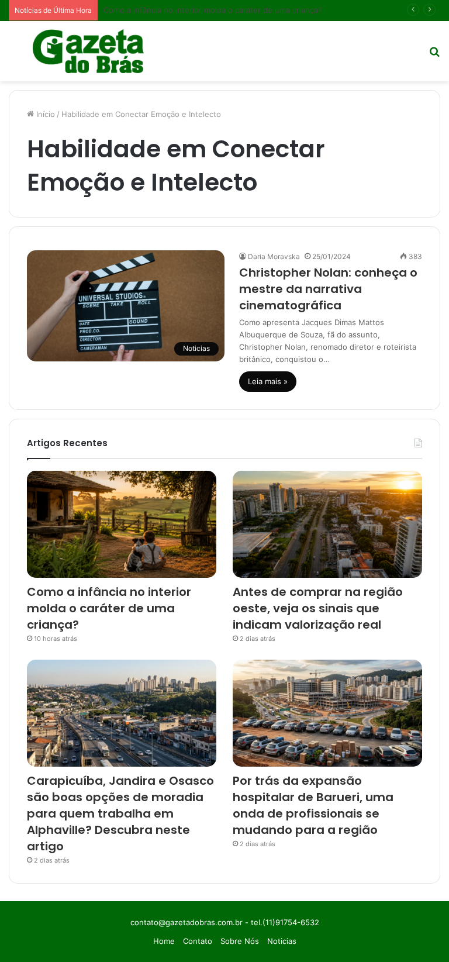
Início (44, 114)
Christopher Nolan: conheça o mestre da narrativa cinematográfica (328, 288)
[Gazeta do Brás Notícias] (88, 51)
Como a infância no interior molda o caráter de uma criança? (212, 10)
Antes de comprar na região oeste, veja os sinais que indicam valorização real (318, 608)
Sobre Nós (239, 941)
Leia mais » (268, 381)
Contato (197, 941)
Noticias (281, 941)
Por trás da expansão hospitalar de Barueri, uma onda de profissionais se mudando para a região (313, 805)
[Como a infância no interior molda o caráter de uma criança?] (121, 524)
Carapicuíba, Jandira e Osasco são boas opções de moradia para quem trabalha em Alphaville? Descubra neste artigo (120, 813)
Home (164, 941)
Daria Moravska (274, 256)
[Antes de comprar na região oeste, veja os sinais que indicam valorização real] (327, 524)
